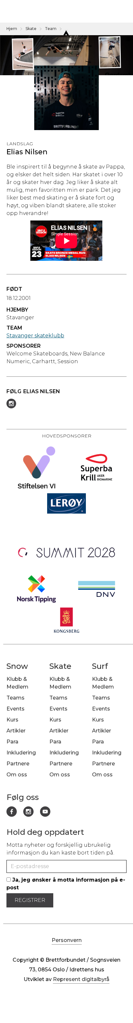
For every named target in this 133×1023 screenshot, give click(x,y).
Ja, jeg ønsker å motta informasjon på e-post (65, 884)
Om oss (16, 775)
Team (50, 28)
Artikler (16, 731)
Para (12, 742)
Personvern (67, 940)
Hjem (11, 28)
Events (15, 709)
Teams (15, 698)
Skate (31, 28)
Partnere (17, 764)
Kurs (12, 720)
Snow (17, 666)
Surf (100, 666)
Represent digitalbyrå (81, 979)
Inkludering (21, 753)
